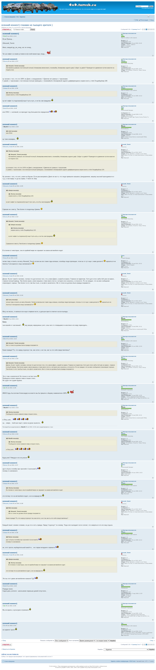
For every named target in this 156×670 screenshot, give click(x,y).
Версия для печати (148, 16)
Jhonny (6, 61)
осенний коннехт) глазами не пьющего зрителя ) (27, 25)
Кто (18, 17)
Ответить (4, 28)
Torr (5, 625)
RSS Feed (132, 661)
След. (151, 640)
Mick (5, 338)
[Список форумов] (30, 12)
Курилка (22, 17)
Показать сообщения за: (47, 640)
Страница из (136, 29)
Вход (152, 20)
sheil (5, 108)
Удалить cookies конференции (119, 661)
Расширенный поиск (147, 8)
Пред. (4, 640)
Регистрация (144, 20)
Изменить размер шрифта (151, 16)
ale (4, 387)
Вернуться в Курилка (9, 649)
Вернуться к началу (152, 55)
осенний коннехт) (11, 34)
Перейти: (100, 649)
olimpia (5, 88)
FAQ (137, 20)
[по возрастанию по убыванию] (106, 640)
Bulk (5, 586)
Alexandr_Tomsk (8, 146)
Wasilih (6, 126)
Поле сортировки (74, 640)
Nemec (5, 465)
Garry (5, 258)
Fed (5, 36)
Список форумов (9, 17)
